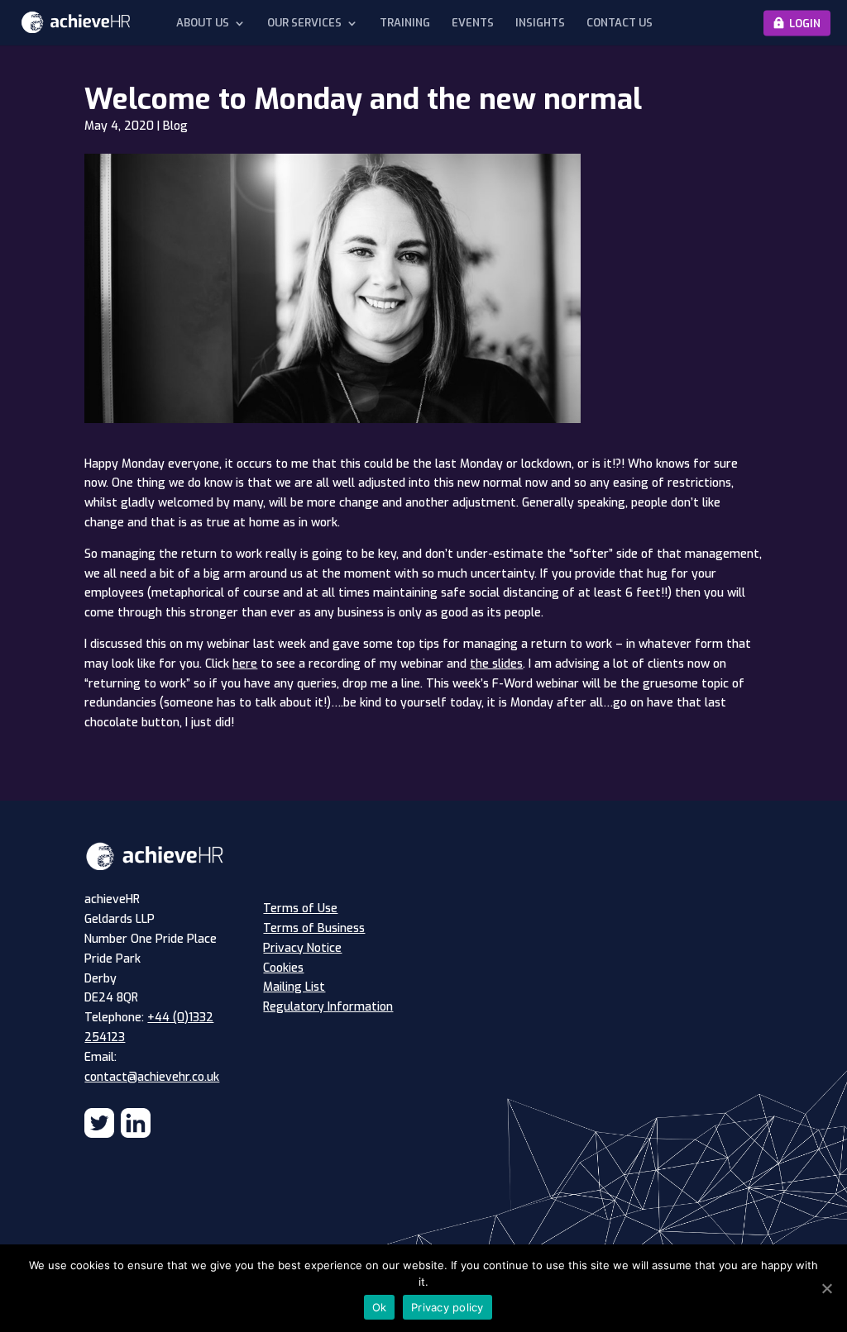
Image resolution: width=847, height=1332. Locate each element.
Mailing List (294, 987)
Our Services (304, 23)
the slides (496, 664)
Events (473, 23)
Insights (540, 23)
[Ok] (826, 1288)
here (244, 664)
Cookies (283, 968)
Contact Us (619, 23)
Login (805, 23)
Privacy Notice (302, 948)
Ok (379, 1307)
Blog (175, 126)
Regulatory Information (328, 1007)
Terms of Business (314, 928)
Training (405, 23)
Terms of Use (300, 908)
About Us (202, 23)
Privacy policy (447, 1307)
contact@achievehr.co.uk (151, 1077)
